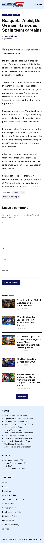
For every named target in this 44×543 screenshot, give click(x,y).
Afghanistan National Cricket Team (18, 419)
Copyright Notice (9, 495)
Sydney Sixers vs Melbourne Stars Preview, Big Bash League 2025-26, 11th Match (28, 380)
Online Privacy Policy (10, 525)
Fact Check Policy (9, 516)
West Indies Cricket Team (15, 444)
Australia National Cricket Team (17, 421)
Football (7, 15)
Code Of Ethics (8, 504)
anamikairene (11, 36)
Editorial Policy (8, 520)
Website (5, 270)
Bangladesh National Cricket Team (18, 424)
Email (4, 259)
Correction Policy (9, 508)
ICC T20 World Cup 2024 (14, 469)
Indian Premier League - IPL (15, 463)
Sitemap (5, 529)
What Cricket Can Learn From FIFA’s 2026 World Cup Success (26, 321)
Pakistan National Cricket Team (17, 435)
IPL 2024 (8, 466)
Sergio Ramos (18, 192)
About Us (6, 482)
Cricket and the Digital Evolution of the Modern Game (28, 303)
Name (4, 248)
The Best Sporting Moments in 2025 (26, 360)
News (16, 15)
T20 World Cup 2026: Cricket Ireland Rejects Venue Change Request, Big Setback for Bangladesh (28, 342)
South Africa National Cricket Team (18, 438)
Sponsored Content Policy (13, 499)
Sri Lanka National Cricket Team (17, 441)
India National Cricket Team (15, 416)
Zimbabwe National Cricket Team (18, 447)
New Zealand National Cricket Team (18, 433)
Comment (6, 223)
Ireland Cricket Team (12, 430)
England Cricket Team (13, 427)
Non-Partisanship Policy (12, 512)
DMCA (5, 487)
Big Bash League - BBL (13, 460)
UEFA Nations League (11, 197)
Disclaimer (6, 491)
